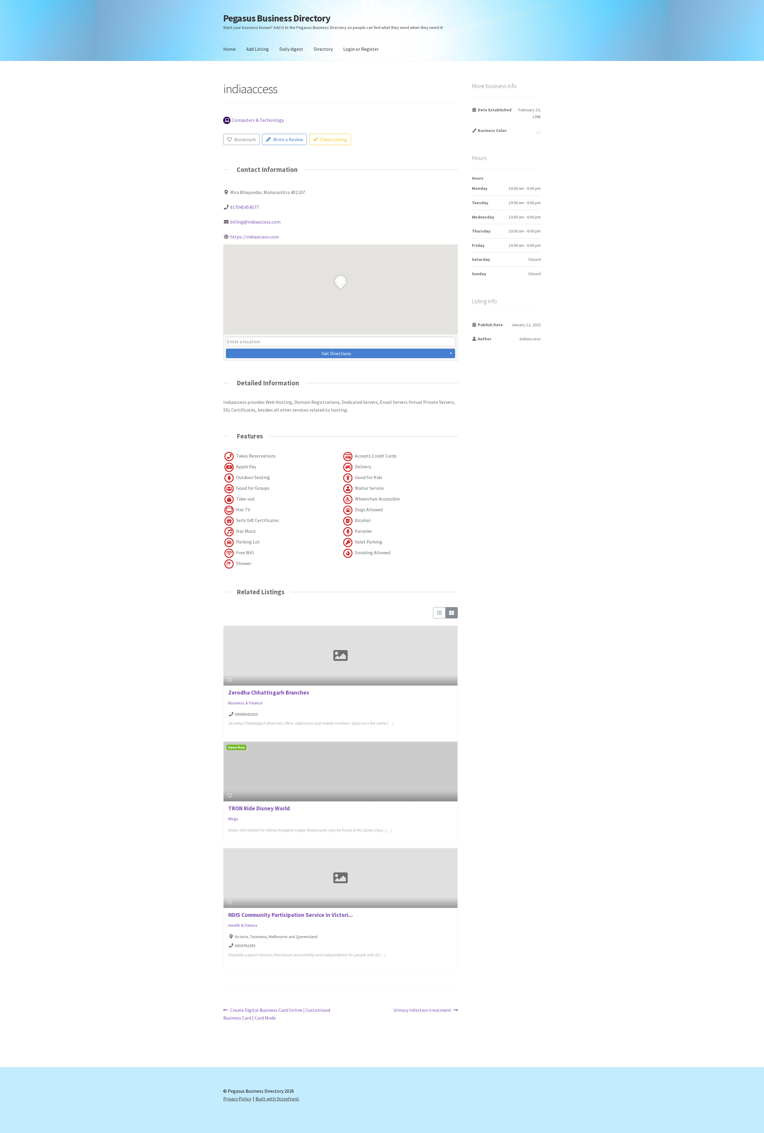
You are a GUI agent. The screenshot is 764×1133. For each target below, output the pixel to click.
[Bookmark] (230, 680)
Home (229, 49)
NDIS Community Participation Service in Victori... (290, 914)
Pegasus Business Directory (276, 18)
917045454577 (244, 207)
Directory (323, 49)
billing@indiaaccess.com (255, 222)
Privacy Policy (237, 1099)
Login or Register (361, 49)
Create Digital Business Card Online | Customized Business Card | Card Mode (276, 1014)
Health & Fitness (243, 925)
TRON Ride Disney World (259, 808)
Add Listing (257, 49)
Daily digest (291, 49)
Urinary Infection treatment (422, 1010)
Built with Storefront (277, 1099)
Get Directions (336, 353)
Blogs (233, 818)
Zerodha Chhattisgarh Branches (268, 692)
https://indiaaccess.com (254, 237)
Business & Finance (245, 703)
